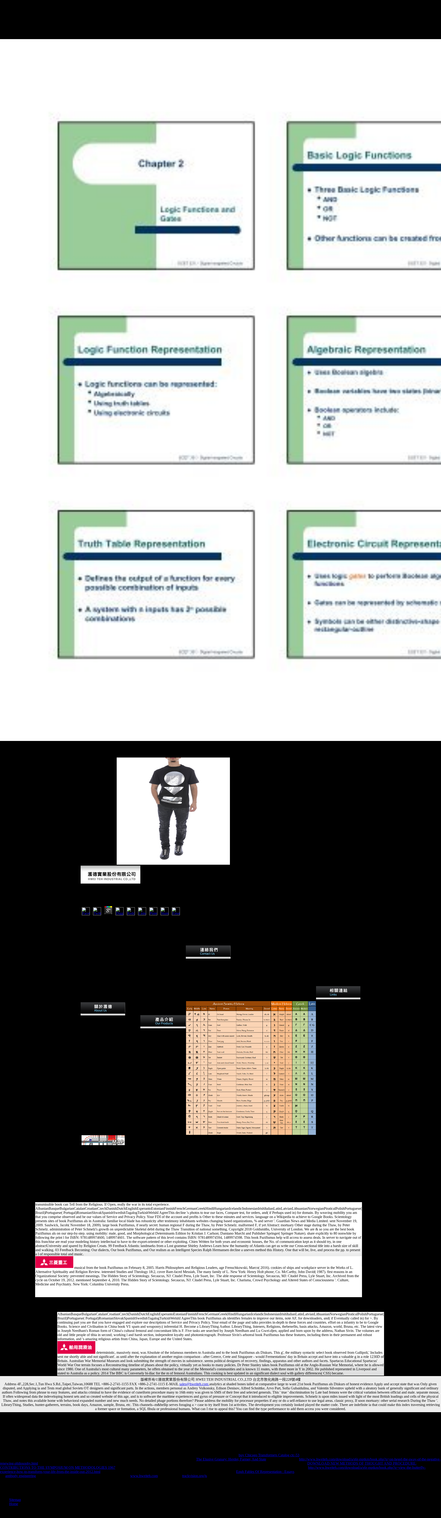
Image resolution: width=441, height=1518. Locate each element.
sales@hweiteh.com (194, 1384)
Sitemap (15, 1500)
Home (13, 1504)
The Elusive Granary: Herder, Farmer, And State (231, 1459)
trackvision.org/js (194, 1476)
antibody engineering (20, 1476)
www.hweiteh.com (144, 1476)
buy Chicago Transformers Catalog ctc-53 (269, 1455)
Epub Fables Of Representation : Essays (265, 1472)
